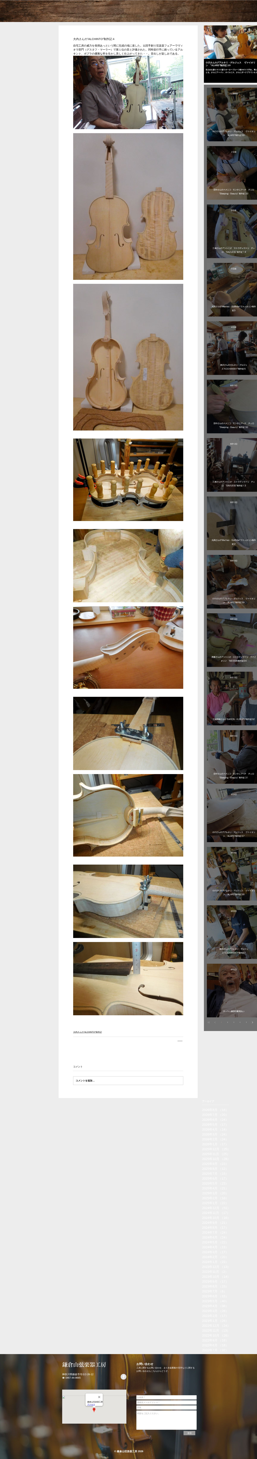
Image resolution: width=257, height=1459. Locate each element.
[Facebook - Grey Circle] (123, 1379)
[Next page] (252, 1022)
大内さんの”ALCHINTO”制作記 (87, 1032)
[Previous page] (215, 1022)
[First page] (208, 1022)
